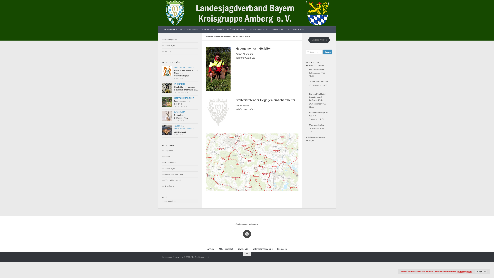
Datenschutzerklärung (263, 249)
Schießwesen (170, 186)
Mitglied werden (319, 40)
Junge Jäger (169, 45)
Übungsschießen (316, 69)
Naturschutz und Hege (173, 174)
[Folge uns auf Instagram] (247, 234)
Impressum (282, 249)
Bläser (167, 156)
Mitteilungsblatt (170, 39)
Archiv (164, 197)
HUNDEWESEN (188, 29)
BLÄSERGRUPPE (236, 29)
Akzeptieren (481, 271)
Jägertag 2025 (180, 132)
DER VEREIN (168, 29)
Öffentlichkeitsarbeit (184, 67)
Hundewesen (180, 84)
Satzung (210, 249)
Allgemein (178, 126)
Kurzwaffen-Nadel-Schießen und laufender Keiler (317, 97)
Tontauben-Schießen (318, 82)
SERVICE (297, 29)
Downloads (242, 249)
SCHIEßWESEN (258, 29)
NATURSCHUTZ (279, 29)
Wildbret (167, 51)
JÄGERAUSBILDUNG (211, 29)
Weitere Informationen (464, 271)
